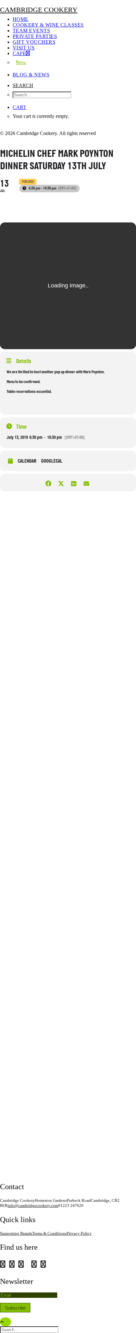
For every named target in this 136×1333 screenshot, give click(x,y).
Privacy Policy (79, 1233)
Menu (21, 63)
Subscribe (15, 1308)
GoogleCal (51, 461)
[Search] (30, 1329)
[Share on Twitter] (60, 482)
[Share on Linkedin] (73, 482)
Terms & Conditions (49, 1233)
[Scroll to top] (5, 1321)
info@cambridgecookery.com (33, 1205)
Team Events (31, 30)
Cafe (19, 53)
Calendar (27, 461)
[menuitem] (74, 19)
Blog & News (31, 74)
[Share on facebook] (48, 482)
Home (20, 19)
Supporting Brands (16, 1233)
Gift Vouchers (34, 42)
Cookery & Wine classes (48, 25)
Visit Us (24, 47)
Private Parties (35, 36)
